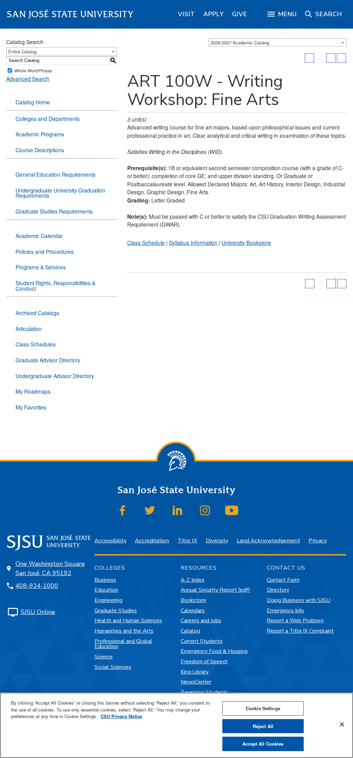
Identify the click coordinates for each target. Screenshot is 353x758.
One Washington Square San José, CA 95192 (50, 568)
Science (103, 657)
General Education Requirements (55, 174)
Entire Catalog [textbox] (22, 51)
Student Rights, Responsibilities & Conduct (55, 285)
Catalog (190, 631)
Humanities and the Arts (123, 631)
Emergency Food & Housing (214, 651)
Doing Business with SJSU (298, 600)
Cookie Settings (263, 708)
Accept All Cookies (262, 743)
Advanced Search (27, 78)
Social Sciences (112, 667)
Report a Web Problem (295, 620)
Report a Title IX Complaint (300, 631)
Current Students (202, 641)
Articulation (29, 328)
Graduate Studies (115, 610)
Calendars (193, 610)
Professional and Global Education (123, 644)
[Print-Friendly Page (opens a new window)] (330, 58)
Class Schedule (146, 242)
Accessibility (110, 540)
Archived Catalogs (37, 312)
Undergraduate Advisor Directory (55, 376)
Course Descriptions (40, 150)
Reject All (263, 726)
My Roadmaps (33, 391)
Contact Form (283, 580)
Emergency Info (285, 610)
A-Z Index (192, 580)
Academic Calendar (39, 235)
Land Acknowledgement (268, 540)
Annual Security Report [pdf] (215, 590)
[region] (186, 14)
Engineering (108, 600)
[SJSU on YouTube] (232, 510)
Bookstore (193, 600)
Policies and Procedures (45, 251)
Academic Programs (40, 134)
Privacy (318, 540)
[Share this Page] (320, 58)
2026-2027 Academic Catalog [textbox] (240, 42)
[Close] (342, 724)
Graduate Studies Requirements (54, 211)
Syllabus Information (193, 242)
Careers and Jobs (201, 620)
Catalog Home (33, 102)
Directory (278, 590)
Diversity (217, 540)
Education (106, 590)
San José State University (70, 14)
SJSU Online (38, 612)
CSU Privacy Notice (121, 716)
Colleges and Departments (48, 118)
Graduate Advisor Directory (48, 360)
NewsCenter (196, 682)
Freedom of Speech (204, 661)
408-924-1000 (37, 586)
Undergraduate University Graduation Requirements (60, 192)
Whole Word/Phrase (33, 70)
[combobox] (277, 42)
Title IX (187, 540)
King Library (195, 672)
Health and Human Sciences (128, 620)
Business (105, 580)
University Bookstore (246, 242)
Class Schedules (36, 344)
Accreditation (152, 540)
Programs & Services (41, 267)
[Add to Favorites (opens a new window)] (309, 58)
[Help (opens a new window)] (341, 58)
